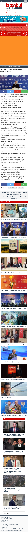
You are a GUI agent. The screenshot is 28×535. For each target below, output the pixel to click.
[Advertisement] (14, 51)
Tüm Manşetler (5, 526)
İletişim (17, 13)
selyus (14, 534)
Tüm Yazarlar (4, 527)
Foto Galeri (18, 15)
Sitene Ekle (3, 523)
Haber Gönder (4, 520)
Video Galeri (9, 15)
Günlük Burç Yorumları (6, 518)
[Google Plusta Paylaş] (17, 91)
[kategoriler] (26, 24)
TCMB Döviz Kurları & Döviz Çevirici (9, 524)
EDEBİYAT (10, 66)
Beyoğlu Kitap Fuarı (12, 187)
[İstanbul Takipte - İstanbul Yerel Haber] (14, 5)
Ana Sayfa (9, 13)
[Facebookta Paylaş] (3, 91)
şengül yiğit (20, 187)
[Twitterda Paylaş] (10, 91)
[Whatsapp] (24, 91)
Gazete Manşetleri (5, 517)
